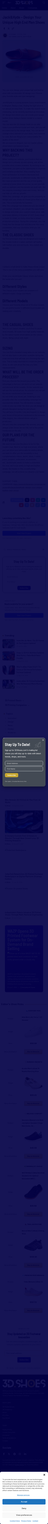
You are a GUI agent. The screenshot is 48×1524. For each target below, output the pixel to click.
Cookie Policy (15, 1521)
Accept (24, 1501)
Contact (35, 1521)
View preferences (24, 1515)
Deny (24, 1508)
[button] (44, 1475)
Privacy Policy (26, 1521)
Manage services (23, 1495)
